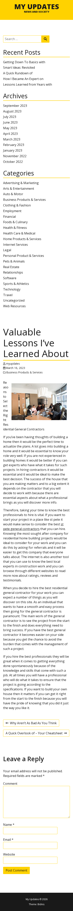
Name (8, 824)
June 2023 (10, 122)
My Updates (36, 6)
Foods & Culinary (15, 222)
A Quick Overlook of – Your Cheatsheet (34, 733)
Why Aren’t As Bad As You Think (31, 723)
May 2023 (10, 128)
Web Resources (14, 306)
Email (8, 839)
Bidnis (41, 904)
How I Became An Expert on (23, 79)
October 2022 (13, 162)
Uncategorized (14, 300)
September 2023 (15, 106)
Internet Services (15, 244)
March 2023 (11, 139)
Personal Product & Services (23, 256)
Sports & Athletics (16, 284)
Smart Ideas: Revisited (19, 67)
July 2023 (9, 117)
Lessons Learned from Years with (27, 84)
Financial (9, 216)
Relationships (13, 272)
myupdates (13, 363)
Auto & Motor (13, 194)
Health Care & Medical (19, 233)
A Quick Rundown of (18, 73)
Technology (11, 289)
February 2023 (13, 145)
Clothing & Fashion (17, 205)
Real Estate (11, 267)
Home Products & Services (22, 239)
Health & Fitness (15, 228)
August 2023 (12, 111)
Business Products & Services (24, 199)
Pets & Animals (14, 261)
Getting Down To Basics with (24, 62)
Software (9, 278)
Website (9, 854)
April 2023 (10, 134)
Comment (10, 783)
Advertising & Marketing (21, 183)
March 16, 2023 (15, 368)
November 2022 (14, 156)
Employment (12, 211)
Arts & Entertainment (18, 188)
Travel (7, 295)
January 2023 (12, 150)
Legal (7, 250)
